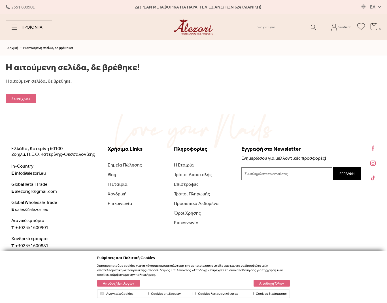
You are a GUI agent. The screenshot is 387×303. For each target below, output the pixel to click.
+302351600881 (29, 245)
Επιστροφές (186, 184)
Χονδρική (117, 194)
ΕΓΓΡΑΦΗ (346, 174)
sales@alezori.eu (29, 209)
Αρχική (12, 48)
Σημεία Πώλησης (125, 165)
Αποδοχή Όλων (271, 283)
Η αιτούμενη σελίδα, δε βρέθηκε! (48, 48)
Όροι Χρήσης (187, 213)
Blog (112, 174)
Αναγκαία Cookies (119, 294)
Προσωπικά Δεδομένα (196, 203)
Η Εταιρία (117, 184)
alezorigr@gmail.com (34, 191)
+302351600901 (29, 227)
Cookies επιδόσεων (166, 294)
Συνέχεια (20, 98)
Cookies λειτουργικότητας (218, 294)
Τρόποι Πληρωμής (192, 194)
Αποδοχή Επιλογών (118, 283)
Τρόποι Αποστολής (193, 174)
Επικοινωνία (120, 203)
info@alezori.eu (28, 173)
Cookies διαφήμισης (271, 294)
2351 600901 (23, 7)
